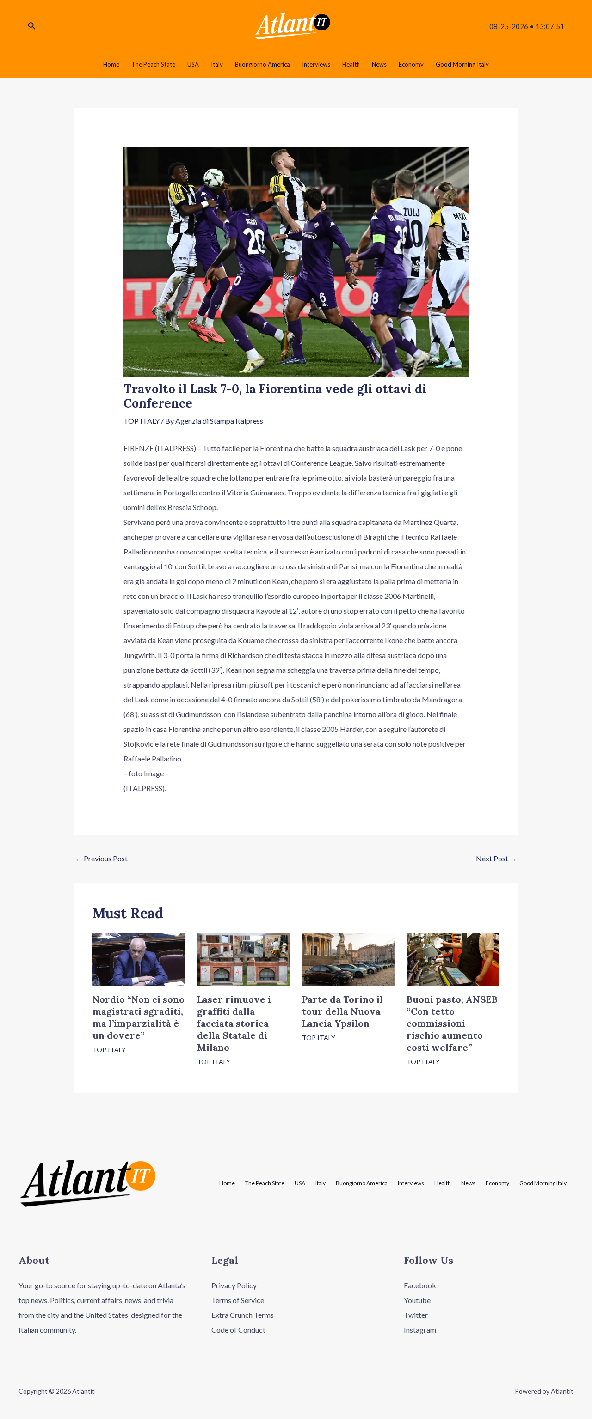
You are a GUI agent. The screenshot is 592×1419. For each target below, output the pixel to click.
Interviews (411, 1183)
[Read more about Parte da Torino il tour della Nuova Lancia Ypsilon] (348, 958)
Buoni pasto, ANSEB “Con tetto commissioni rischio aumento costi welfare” (452, 1023)
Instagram (420, 1329)
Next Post (496, 858)
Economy (497, 1183)
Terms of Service (237, 1300)
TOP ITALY (141, 420)
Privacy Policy (234, 1285)
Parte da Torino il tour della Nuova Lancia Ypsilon (342, 1011)
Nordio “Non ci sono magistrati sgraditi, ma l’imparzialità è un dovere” (138, 1017)
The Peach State (264, 1183)
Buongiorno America (362, 1183)
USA (300, 1183)
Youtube (417, 1300)
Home (227, 1183)
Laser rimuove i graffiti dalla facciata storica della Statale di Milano (234, 1023)
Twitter (416, 1314)
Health (442, 1183)
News (468, 1183)
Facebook (420, 1285)
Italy (320, 1183)
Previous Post (101, 858)
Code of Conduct (238, 1329)
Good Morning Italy (543, 1183)
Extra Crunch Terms (242, 1314)
